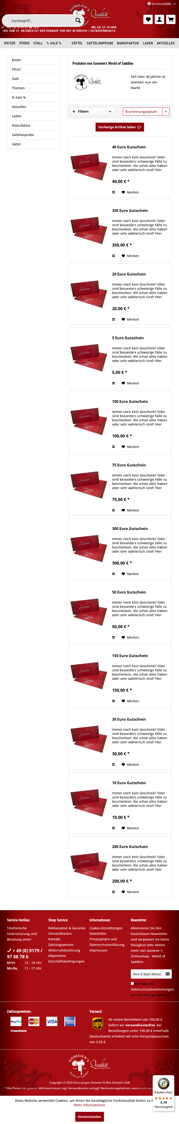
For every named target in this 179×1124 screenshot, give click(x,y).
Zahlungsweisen (61, 944)
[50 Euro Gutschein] (88, 612)
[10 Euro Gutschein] (88, 803)
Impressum (98, 950)
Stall (15, 78)
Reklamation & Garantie (67, 928)
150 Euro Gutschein (130, 655)
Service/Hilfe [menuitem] (161, 4)
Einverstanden (89, 1116)
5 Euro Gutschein (128, 338)
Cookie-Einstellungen (106, 928)
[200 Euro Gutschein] (88, 866)
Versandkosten (60, 933)
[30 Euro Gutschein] (88, 739)
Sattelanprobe (23, 134)
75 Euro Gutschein (129, 465)
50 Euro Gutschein (129, 592)
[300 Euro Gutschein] (88, 548)
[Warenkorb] (171, 19)
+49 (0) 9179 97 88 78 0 (23, 27)
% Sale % (19, 97)
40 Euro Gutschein (129, 147)
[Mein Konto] (159, 19)
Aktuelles (19, 106)
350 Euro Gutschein (130, 210)
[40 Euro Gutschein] (88, 167)
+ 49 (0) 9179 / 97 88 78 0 (24, 954)
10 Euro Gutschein (129, 782)
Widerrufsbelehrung (64, 950)
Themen (18, 88)
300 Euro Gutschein (130, 528)
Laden (16, 116)
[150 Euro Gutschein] (88, 676)
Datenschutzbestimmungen (152, 989)
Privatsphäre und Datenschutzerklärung (107, 942)
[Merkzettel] (148, 19)
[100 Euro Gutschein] (88, 421)
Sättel (16, 144)
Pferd (16, 69)
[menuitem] (43, 20)
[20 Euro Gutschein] (88, 294)
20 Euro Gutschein (129, 274)
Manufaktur (21, 125)
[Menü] (171, 1078)
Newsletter (98, 933)
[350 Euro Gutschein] (88, 230)
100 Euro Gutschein (130, 401)
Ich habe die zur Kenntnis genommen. (152, 989)
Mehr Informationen (89, 1105)
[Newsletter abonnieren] (168, 974)
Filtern (83, 111)
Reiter (16, 60)
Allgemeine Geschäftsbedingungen (66, 958)
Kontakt (54, 939)
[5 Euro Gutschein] (88, 358)
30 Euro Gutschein (129, 719)
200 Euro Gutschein (130, 846)
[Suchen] (78, 20)
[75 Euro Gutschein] (88, 485)
